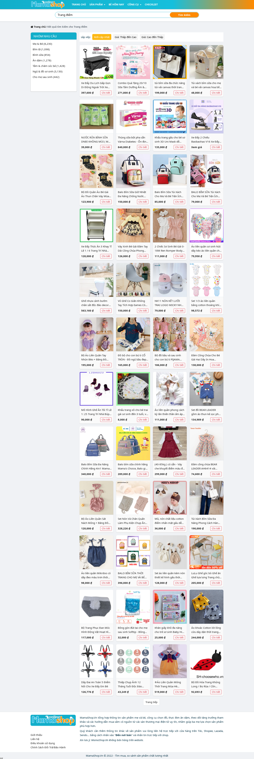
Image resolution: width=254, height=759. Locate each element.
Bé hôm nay (116, 4)
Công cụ (133, 4)
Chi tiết (106, 92)
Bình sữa (41, 54)
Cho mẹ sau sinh (46, 77)
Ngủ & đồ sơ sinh (48, 71)
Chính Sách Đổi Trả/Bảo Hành (48, 747)
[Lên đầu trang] (1, 758)
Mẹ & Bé (42, 43)
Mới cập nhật (102, 37)
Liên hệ (35, 739)
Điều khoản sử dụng (43, 743)
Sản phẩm (96, 4)
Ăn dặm (42, 60)
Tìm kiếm (184, 15)
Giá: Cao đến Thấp (152, 37)
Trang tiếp (151, 702)
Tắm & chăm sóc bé (49, 66)
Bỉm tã (41, 49)
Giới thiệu (36, 735)
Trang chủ (79, 4)
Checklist (151, 4)
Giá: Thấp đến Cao (125, 37)
